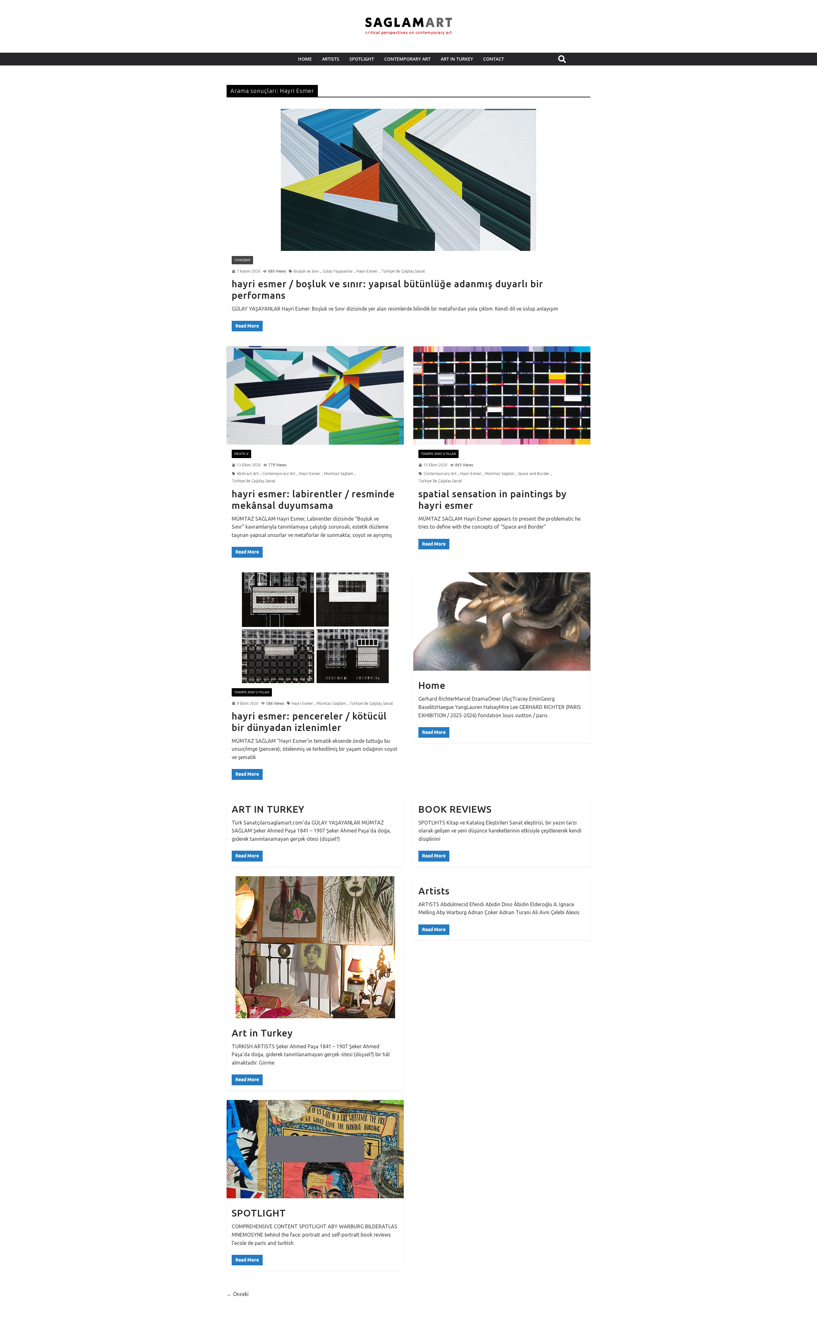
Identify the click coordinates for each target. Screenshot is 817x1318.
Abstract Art (248, 473)
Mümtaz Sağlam (338, 473)
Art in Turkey (262, 1033)
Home (305, 59)
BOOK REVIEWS (455, 809)
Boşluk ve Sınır (306, 271)
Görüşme (242, 260)
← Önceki (238, 1294)
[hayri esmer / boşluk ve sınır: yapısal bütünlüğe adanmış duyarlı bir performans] (408, 180)
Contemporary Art (407, 59)
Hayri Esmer (367, 271)
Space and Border (534, 473)
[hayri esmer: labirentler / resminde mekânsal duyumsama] (315, 395)
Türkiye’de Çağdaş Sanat (403, 271)
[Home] (501, 621)
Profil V (241, 454)
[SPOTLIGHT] (315, 1149)
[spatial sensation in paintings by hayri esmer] (501, 395)
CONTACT (493, 59)
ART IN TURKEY (457, 59)
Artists (434, 890)
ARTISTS (330, 59)
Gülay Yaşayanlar (338, 271)
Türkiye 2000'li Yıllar (438, 454)
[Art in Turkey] (315, 947)
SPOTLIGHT (361, 59)
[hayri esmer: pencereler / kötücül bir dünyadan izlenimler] (315, 627)
